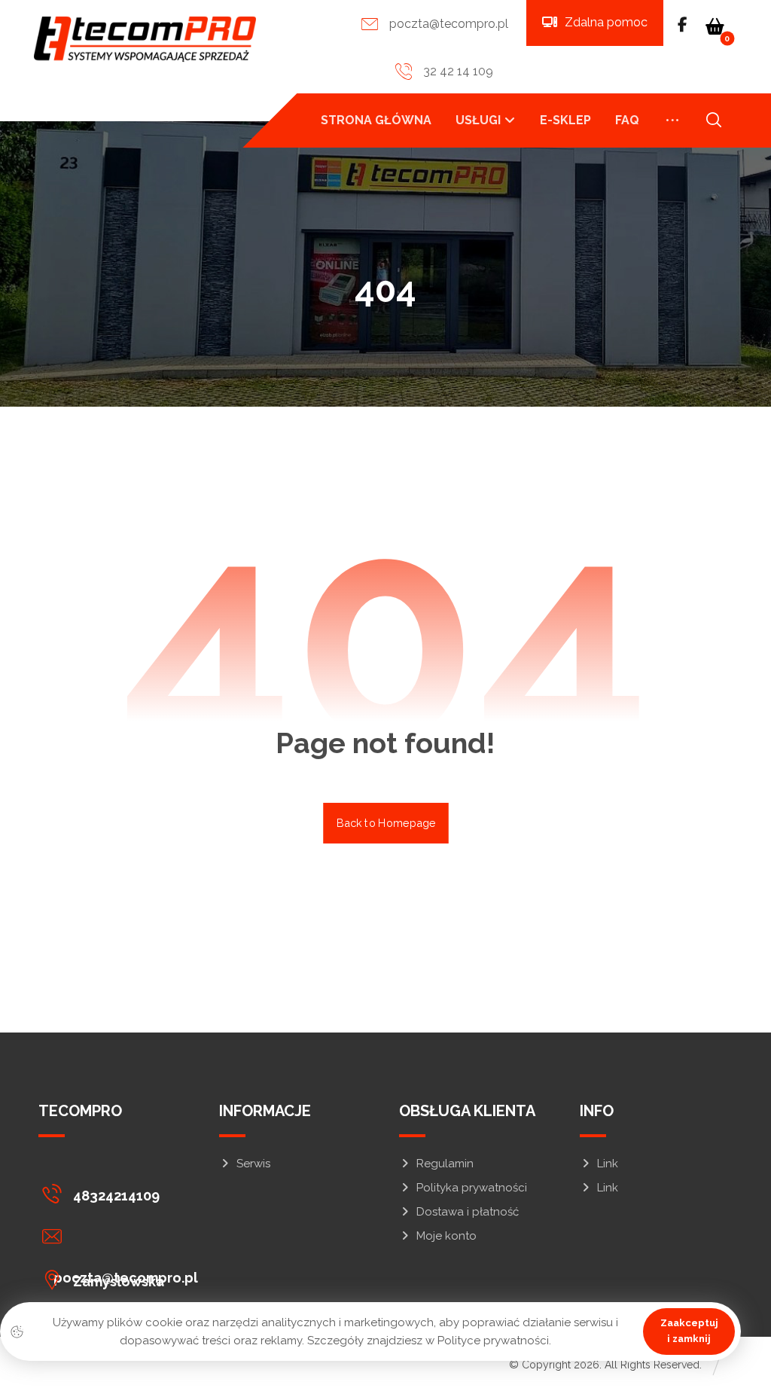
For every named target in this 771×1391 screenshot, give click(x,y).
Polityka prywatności (471, 1187)
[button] (715, 26)
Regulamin (445, 1163)
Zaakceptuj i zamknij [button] (689, 1330)
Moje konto (446, 1236)
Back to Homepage (386, 822)
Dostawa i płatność (467, 1212)
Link (607, 1163)
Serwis (253, 1163)
